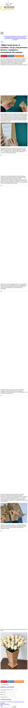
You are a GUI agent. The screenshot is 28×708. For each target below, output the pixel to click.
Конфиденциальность (19, 701)
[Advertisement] (14, 21)
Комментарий (4, 689)
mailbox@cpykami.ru (5, 704)
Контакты (3, 703)
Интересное (15, 39)
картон (7, 684)
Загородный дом (13, 36)
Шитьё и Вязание (14, 38)
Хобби (13, 37)
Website (2, 697)
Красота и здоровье (19, 37)
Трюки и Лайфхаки (22, 38)
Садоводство (6, 36)
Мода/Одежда (7, 38)
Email (2, 694)
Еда (24, 37)
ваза (4, 684)
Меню (2, 32)
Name (2, 692)
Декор (6, 37)
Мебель (10, 37)
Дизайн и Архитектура (22, 36)
